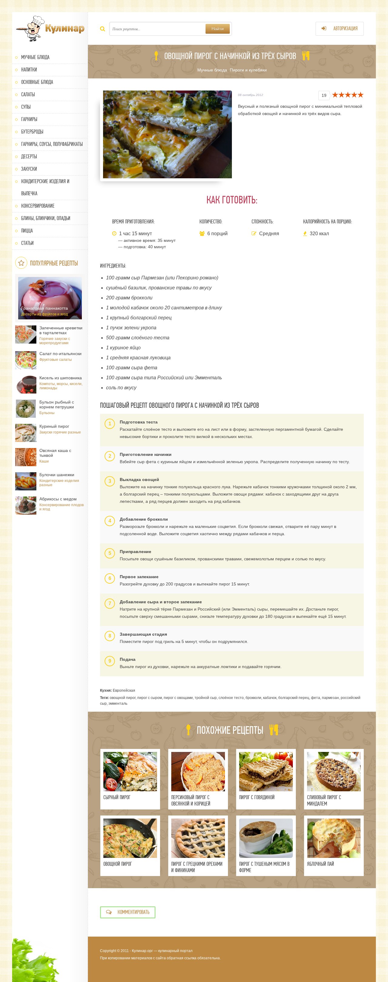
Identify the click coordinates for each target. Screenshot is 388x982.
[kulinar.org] (50, 28)
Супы (26, 107)
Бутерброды (32, 132)
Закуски (29, 169)
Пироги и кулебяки (248, 70)
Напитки (29, 70)
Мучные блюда (35, 57)
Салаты (28, 94)
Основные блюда (37, 82)
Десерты (29, 156)
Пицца (27, 231)
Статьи (27, 243)
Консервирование (38, 206)
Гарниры (29, 119)
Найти (218, 28)
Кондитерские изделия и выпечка (45, 187)
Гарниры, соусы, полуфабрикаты (52, 144)
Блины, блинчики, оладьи (45, 218)
